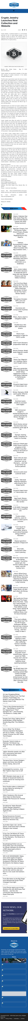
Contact (22, 1018)
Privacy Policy (9, 1018)
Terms (2, 1018)
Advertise (16, 1018)
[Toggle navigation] (14, 11)
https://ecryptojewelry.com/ (7, 196)
